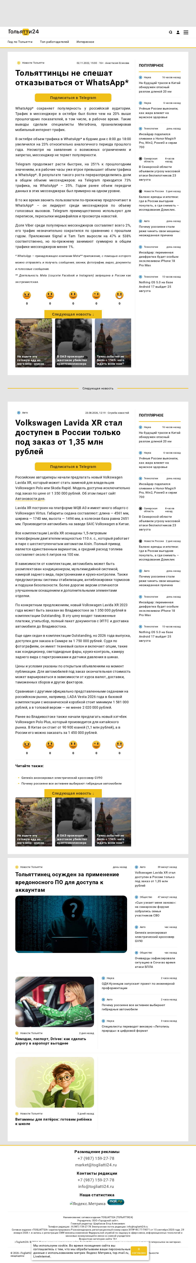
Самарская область (150, 160)
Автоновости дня (29, 499)
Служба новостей (118, 412)
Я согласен (139, 1251)
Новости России (154, 191)
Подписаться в (73, 97)
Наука (147, 77)
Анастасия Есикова (117, 63)
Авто (147, 221)
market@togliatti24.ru (96, 1165)
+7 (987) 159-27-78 (96, 1158)
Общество (146, 897)
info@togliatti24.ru (96, 1186)
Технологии (151, 128)
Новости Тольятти (33, 62)
